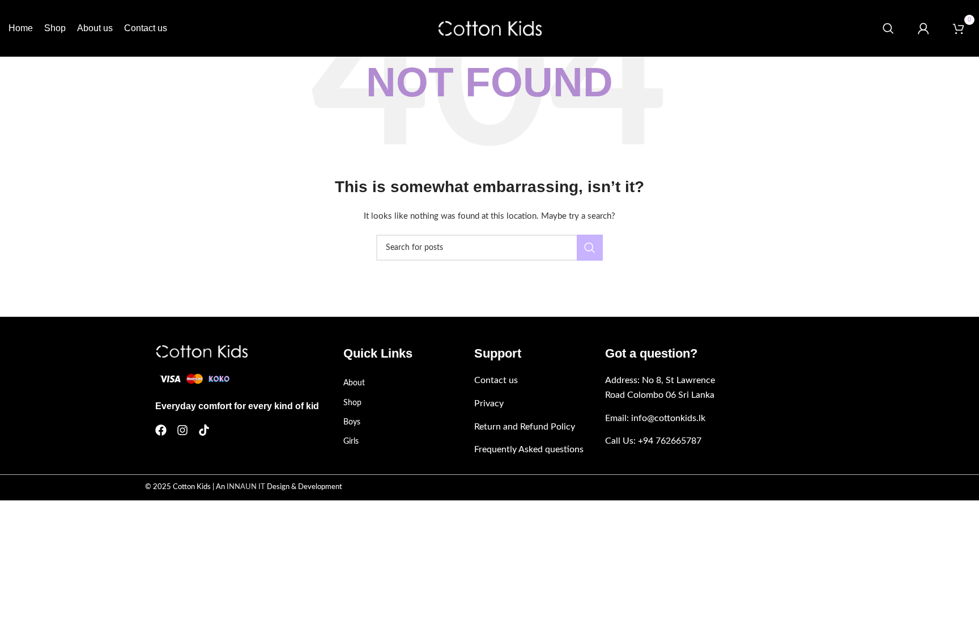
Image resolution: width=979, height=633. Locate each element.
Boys (351, 422)
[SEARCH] (590, 248)
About (354, 383)
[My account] (923, 28)
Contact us (496, 380)
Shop (352, 403)
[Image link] (201, 351)
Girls (351, 441)
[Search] (888, 28)
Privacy (489, 403)
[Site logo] (489, 28)
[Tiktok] (204, 430)
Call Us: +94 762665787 (653, 440)
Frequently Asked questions (529, 449)
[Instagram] (182, 430)
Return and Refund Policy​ (524, 426)
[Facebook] (161, 430)
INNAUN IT (246, 487)
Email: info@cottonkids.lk (655, 418)
